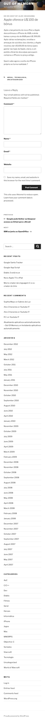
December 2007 (11, 524)
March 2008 (9, 508)
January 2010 (9, 421)
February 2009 (10, 457)
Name (7, 139)
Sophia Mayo (9, 302)
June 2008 (8, 493)
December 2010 (11, 385)
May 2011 (8, 375)
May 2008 (8, 498)
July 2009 (8, 436)
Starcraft (8, 652)
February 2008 (10, 513)
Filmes (7, 601)
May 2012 (8, 354)
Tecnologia (20, 77)
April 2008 (8, 503)
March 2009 (9, 452)
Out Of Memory (19, 4)
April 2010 (8, 416)
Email (7, 151)
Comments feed (11, 693)
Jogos (6, 626)
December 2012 (11, 344)
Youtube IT (25, 307)
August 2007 (9, 544)
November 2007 (11, 529)
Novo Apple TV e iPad (13, 278)
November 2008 (11, 467)
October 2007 (10, 534)
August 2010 (9, 406)
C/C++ (6, 585)
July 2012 (8, 349)
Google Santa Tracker (13, 262)
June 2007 (8, 554)
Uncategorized (15, 80)
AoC (6, 580)
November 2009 (11, 426)
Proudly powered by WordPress (16, 716)
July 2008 (8, 488)
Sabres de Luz (24, 302)
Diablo (6, 596)
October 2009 (10, 431)
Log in (6, 683)
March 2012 (9, 359)
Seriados (8, 647)
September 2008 (11, 477)
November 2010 (11, 390)
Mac (6, 631)
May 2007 (8, 559)
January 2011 (9, 380)
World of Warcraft (12, 667)
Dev (5, 590)
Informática (9, 616)
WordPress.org (10, 698)
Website (7, 164)
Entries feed (9, 688)
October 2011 (10, 365)
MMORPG (8, 637)
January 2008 (10, 518)
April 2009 (8, 447)
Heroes (7, 611)
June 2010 (8, 411)
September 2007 (11, 539)
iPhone (7, 621)
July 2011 (8, 370)
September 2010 (11, 400)
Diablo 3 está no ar (12, 273)
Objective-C (9, 642)
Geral (10, 77)
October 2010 (10, 395)
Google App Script (12, 267)
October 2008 (10, 472)
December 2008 (11, 462)
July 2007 (8, 549)
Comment (9, 104)
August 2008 (10, 483)
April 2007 (8, 565)
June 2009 (8, 441)
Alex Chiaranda (26, 16)
